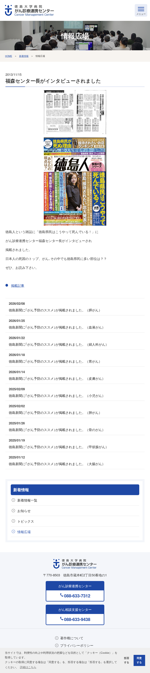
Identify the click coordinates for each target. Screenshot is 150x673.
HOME (8, 55)
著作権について (71, 637)
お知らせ (24, 510)
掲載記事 (17, 285)
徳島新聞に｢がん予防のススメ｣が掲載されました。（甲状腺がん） (59, 446)
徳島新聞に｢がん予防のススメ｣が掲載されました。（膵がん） (55, 309)
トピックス (25, 521)
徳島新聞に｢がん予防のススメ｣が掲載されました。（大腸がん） (57, 463)
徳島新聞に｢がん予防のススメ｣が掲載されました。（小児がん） (57, 395)
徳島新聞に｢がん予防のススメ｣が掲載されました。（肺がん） (55, 412)
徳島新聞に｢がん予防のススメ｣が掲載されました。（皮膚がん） (57, 378)
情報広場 (24, 531)
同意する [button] (139, 660)
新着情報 (24, 55)
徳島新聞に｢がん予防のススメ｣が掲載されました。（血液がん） (57, 327)
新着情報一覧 (27, 500)
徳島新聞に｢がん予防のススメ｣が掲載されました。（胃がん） (55, 361)
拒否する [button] (126, 660)
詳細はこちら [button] (28, 667)
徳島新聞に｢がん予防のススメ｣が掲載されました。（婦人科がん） (59, 344)
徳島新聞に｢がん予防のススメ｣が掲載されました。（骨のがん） (57, 429)
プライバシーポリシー (76, 645)
